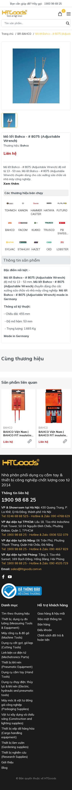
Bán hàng (43, 624)
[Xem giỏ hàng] (60, 14)
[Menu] (69, 14)
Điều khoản (44, 630)
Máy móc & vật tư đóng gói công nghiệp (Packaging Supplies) (16, 705)
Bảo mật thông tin (49, 619)
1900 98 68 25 (53, 3)
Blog (4, 767)
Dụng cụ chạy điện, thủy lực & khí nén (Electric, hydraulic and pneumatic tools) (17, 688)
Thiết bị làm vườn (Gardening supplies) (15, 745)
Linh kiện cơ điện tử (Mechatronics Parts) (15, 655)
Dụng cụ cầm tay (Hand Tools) (17, 674)
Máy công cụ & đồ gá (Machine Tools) (15, 635)
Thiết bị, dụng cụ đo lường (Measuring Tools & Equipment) (16, 623)
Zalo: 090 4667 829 (55, 549)
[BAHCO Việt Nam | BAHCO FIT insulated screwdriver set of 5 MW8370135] (54, 406)
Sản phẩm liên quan (19, 382)
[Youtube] (10, 576)
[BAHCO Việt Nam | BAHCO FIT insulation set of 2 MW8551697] (18, 406)
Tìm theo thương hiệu (15, 613)
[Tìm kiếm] (68, 23)
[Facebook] (3, 576)
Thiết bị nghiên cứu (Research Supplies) (14, 755)
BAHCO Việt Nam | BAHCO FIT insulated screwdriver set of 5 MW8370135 (53, 433)
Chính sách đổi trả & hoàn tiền (50, 638)
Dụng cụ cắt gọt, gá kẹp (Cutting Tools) (17, 645)
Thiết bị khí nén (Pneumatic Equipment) (17, 665)
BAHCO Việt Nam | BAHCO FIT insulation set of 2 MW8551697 (18, 433)
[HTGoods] (14, 13)
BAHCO (7, 427)
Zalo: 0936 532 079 (55, 535)
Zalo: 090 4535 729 (55, 563)
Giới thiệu (7, 762)
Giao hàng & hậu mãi (51, 613)
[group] (36, 76)
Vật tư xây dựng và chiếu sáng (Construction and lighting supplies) (17, 719)
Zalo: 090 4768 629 (57, 516)
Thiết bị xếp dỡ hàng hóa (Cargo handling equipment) (17, 733)
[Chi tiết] (29, 441)
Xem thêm (11, 183)
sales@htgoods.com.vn (26, 569)
